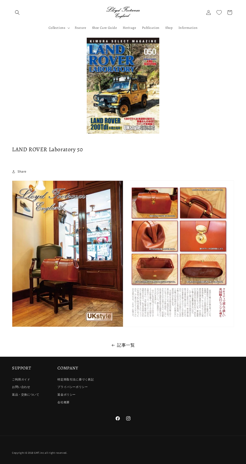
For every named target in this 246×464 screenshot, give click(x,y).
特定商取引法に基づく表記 (75, 379)
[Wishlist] (219, 12)
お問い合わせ (21, 387)
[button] (17, 12)
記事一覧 (126, 345)
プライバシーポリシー (72, 387)
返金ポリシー (66, 394)
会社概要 (63, 402)
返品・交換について (25, 394)
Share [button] (22, 171)
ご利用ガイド (21, 379)
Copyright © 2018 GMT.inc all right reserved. (40, 452)
